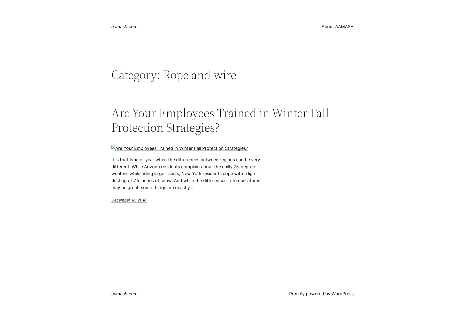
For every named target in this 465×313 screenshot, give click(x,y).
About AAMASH (338, 26)
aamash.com (124, 26)
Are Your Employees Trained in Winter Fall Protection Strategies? (220, 120)
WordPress (343, 293)
